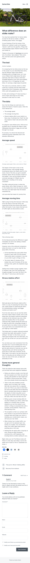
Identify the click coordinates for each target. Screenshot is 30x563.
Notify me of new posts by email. (12, 545)
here (20, 40)
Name (3, 519)
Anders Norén (17, 560)
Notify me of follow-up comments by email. (15, 542)
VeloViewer (19, 53)
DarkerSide (6, 4)
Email (3, 527)
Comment (5, 501)
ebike (5, 458)
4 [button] (16, 309)
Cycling (6, 456)
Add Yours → (24, 475)
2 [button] (8, 176)
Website (4, 534)
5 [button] (3, 339)
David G (8, 479)
